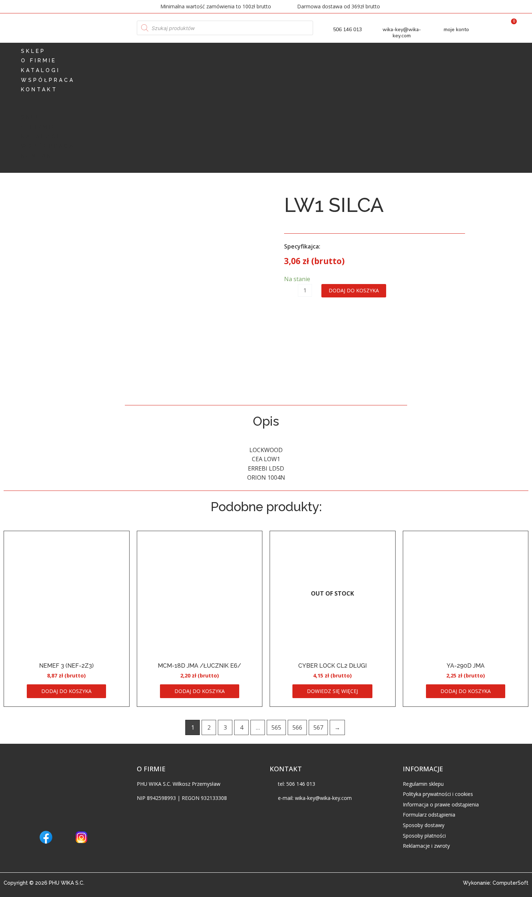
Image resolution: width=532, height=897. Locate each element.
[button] (266, 108)
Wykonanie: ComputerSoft (495, 883)
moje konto (456, 29)
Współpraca (48, 80)
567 (318, 727)
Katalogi (40, 70)
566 (297, 727)
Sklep (33, 51)
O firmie (38, 60)
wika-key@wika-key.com (402, 32)
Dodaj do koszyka (354, 290)
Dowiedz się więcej (332, 691)
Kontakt (39, 89)
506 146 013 (347, 29)
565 (276, 727)
